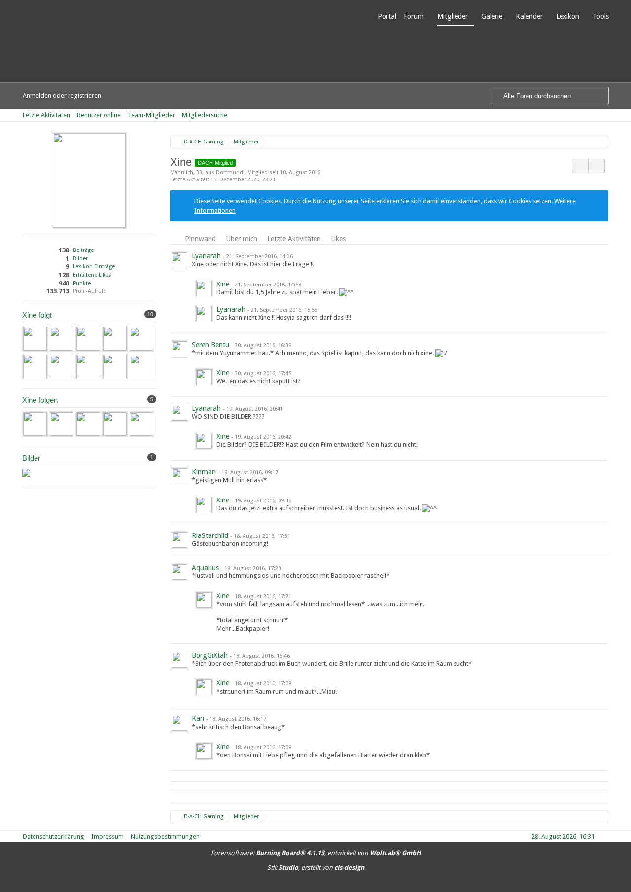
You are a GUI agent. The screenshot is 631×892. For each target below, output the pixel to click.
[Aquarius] (115, 366)
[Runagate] (88, 339)
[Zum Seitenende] (605, 115)
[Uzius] (35, 339)
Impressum (107, 836)
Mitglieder (452, 16)
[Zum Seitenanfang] (605, 836)
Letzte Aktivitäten (294, 239)
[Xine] (204, 288)
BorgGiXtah (210, 655)
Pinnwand (200, 239)
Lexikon (567, 16)
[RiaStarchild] (115, 339)
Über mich (241, 239)
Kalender (529, 16)
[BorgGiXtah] (141, 366)
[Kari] (61, 366)
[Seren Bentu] (61, 339)
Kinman (204, 472)
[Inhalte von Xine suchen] (580, 166)
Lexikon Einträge (94, 266)
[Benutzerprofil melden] (596, 166)
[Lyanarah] (141, 339)
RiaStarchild (210, 535)
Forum (414, 16)
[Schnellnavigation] (591, 115)
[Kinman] (35, 366)
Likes (338, 239)
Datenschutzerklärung (53, 836)
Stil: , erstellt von (315, 867)
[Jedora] (88, 366)
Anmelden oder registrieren (62, 95)
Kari (198, 718)
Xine (222, 284)
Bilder (80, 258)
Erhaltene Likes (92, 275)
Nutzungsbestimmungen (165, 836)
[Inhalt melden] (595, 257)
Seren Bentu (210, 345)
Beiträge (83, 250)
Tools (601, 16)
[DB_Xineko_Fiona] (26, 473)
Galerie (491, 16)
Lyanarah (206, 256)
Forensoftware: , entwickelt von (316, 852)
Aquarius (205, 567)
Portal (387, 16)
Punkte (82, 283)
